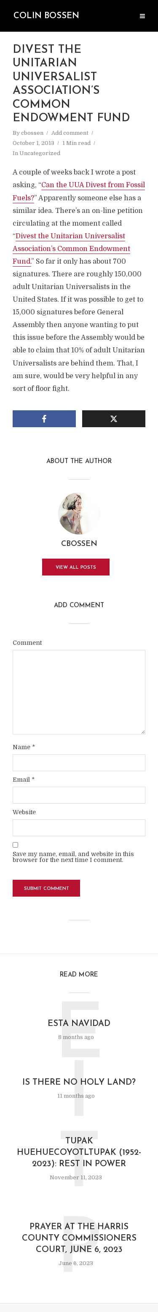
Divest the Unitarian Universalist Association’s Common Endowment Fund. (71, 248)
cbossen (32, 133)
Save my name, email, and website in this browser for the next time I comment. (73, 857)
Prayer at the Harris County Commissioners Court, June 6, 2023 (79, 1238)
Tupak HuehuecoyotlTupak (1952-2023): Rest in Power (79, 1152)
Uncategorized (39, 153)
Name (24, 747)
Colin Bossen (46, 16)
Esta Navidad (79, 1024)
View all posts (76, 567)
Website (24, 812)
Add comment (69, 133)
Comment (27, 643)
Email (24, 780)
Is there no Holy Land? (79, 1082)
